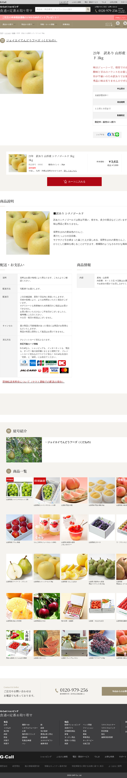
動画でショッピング (72, 725)
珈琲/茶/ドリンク (28, 734)
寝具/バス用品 (70, 740)
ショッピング (63, 2)
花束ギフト (69, 728)
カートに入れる (76, 181)
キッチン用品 (70, 737)
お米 (5, 725)
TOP (1, 33)
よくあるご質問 (115, 766)
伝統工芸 (86, 744)
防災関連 (104, 731)
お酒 (24, 731)
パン (24, 744)
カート (125, 26)
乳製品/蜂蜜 (26, 740)
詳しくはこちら (70, 171)
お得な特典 (113, 2)
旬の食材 (44, 731)
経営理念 (16, 766)
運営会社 (3, 766)
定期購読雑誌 (70, 731)
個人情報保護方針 (32, 766)
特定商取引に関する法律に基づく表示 (88, 766)
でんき (104, 2)
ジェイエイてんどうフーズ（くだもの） (31, 40)
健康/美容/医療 (107, 737)
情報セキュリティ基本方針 (56, 766)
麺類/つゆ (26, 725)
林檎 (13, 33)
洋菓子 (6, 740)
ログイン (117, 26)
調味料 (24, 737)
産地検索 (44, 737)
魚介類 (6, 731)
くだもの (8, 33)
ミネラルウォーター (30, 728)
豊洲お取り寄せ (47, 734)
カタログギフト (47, 740)
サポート (124, 2)
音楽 (84, 731)
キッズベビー (88, 740)
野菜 (5, 737)
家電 (66, 734)
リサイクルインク (108, 728)
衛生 (103, 734)
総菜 (42, 728)
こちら (57, 278)
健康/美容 (44, 744)
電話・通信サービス (91, 2)
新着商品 (66, 24)
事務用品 (86, 737)
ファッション (88, 728)
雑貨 (66, 744)
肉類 (5, 734)
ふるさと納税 (76, 2)
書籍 (84, 734)
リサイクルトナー (108, 725)
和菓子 (6, 744)
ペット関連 (87, 725)
